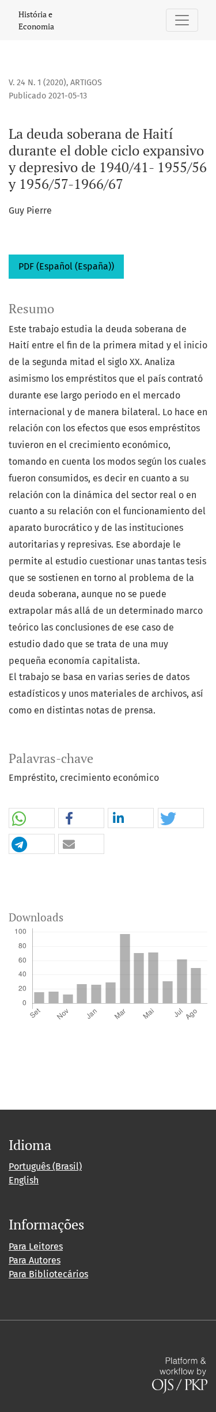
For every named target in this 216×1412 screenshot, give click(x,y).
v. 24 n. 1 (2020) (37, 83)
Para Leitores (36, 1246)
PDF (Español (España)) (66, 266)
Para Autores (34, 1260)
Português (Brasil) (45, 1166)
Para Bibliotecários (48, 1274)
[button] (31, 819)
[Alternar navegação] (182, 20)
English (24, 1180)
